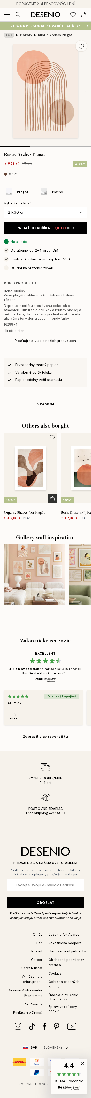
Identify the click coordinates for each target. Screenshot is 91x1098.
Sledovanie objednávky (67, 951)
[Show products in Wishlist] (73, 14)
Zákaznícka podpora (65, 943)
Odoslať (45, 902)
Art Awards (33, 1004)
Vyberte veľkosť (17, 203)
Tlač (39, 943)
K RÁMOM (45, 404)
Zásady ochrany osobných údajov (57, 913)
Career (36, 960)
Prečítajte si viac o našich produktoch (45, 341)
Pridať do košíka (45, 228)
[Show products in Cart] (83, 14)
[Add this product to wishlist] (81, 46)
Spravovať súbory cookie (63, 1009)
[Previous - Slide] (6, 91)
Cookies (55, 973)
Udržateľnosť (31, 968)
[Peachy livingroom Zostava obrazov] (34, 574)
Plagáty (26, 35)
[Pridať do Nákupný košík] (52, 498)
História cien (14, 331)
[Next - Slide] (85, 91)
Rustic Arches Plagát (55, 35)
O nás (38, 934)
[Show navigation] (7, 14)
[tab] (15, 145)
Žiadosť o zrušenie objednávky (63, 997)
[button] (69, 1076)
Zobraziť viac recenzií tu (45, 736)
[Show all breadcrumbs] (9, 35)
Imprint (37, 951)
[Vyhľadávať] (18, 14)
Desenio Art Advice (64, 934)
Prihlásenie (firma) (28, 1012)
